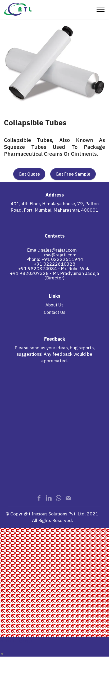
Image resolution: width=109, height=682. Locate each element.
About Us (54, 304)
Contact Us (54, 312)
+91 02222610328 (54, 264)
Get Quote (29, 174)
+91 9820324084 (37, 268)
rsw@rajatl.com (60, 255)
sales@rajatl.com (59, 250)
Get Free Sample (73, 174)
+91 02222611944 (62, 259)
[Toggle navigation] (101, 9)
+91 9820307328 (29, 273)
